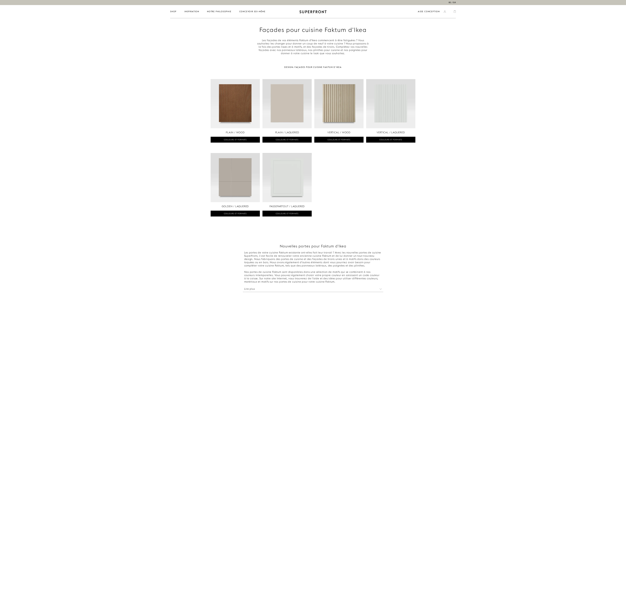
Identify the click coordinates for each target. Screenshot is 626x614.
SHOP (173, 11)
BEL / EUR (452, 2)
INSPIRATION (191, 11)
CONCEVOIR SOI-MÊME (252, 11)
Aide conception (429, 11)
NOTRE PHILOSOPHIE (219, 11)
